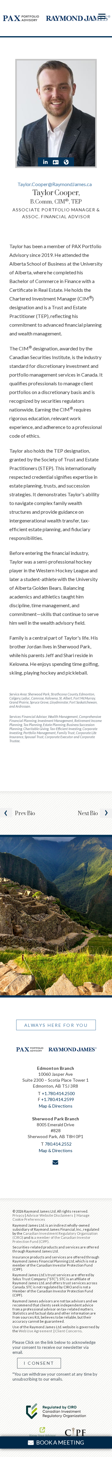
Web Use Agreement (36, 1331)
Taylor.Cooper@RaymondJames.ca (54, 184)
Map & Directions (55, 1105)
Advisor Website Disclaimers (49, 1215)
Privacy (18, 1215)
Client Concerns (68, 1331)
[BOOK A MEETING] (56, 1175)
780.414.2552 (58, 1144)
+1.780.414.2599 (57, 1099)
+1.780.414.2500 (58, 1093)
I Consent (39, 1363)
